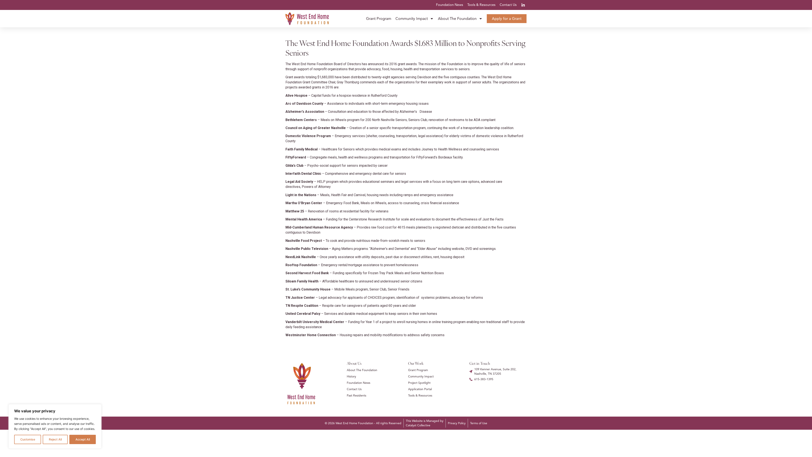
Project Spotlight (419, 383)
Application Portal (420, 389)
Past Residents (356, 395)
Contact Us (508, 5)
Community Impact (411, 18)
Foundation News (449, 5)
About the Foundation (457, 18)
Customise (27, 439)
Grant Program (378, 18)
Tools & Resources (481, 5)
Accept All (82, 439)
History (351, 376)
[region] (55, 426)
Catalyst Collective (418, 425)
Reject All (55, 439)
